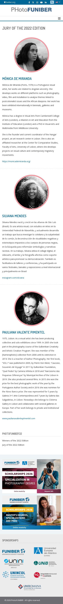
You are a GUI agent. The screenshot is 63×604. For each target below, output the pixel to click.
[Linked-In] (46, 2)
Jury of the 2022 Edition (13, 444)
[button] (58, 2)
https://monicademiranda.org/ (16, 161)
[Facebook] (29, 2)
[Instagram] (37, 2)
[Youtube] (41, 2)
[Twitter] (33, 2)
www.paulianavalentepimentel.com (18, 418)
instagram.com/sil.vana (13, 277)
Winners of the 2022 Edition (15, 440)
